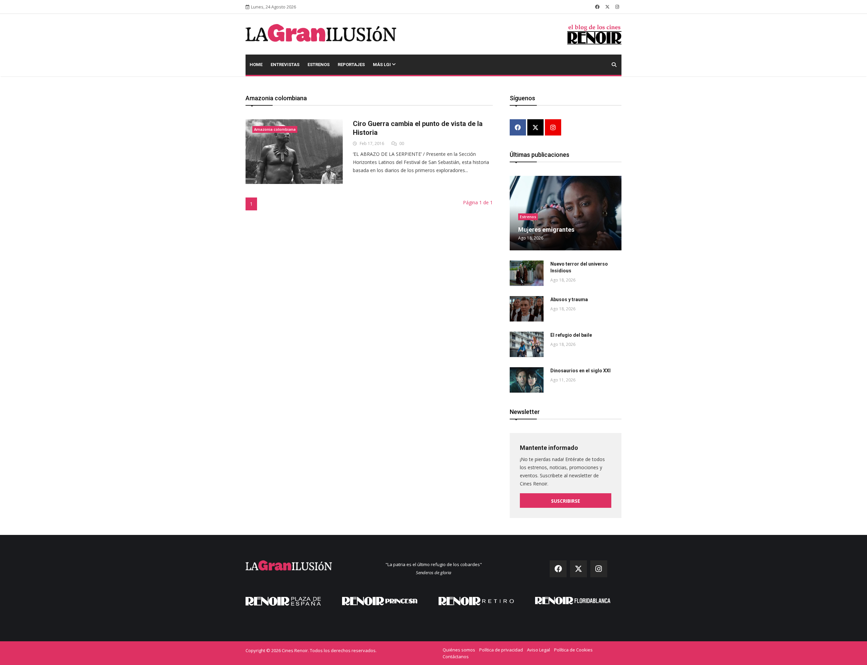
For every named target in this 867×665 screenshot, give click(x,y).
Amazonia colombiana (275, 129)
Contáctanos (456, 656)
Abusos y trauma (569, 299)
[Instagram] (553, 128)
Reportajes (351, 64)
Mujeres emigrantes (546, 229)
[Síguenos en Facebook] (597, 7)
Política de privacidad (501, 650)
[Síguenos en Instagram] (617, 7)
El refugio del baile (571, 335)
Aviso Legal (538, 650)
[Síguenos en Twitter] (607, 7)
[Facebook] (518, 128)
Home (256, 64)
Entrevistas (285, 64)
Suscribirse (565, 501)
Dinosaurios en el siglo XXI (580, 370)
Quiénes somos (459, 650)
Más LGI (382, 64)
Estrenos (319, 64)
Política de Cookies (573, 650)
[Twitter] (535, 128)
